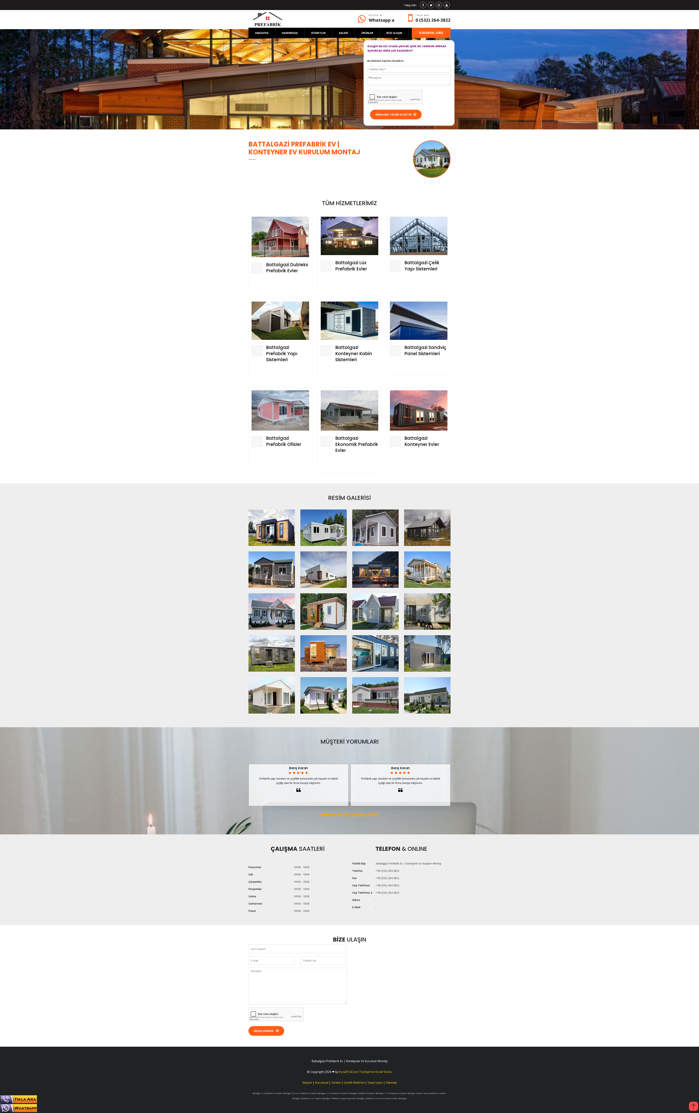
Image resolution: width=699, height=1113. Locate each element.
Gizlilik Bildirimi (354, 1083)
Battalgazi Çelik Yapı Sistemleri (421, 266)
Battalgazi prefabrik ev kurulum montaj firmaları (377, 1098)
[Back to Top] (693, 1106)
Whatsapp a (381, 20)
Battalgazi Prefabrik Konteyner (362, 1093)
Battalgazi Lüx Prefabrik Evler (351, 266)
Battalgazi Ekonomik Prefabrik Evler (356, 444)
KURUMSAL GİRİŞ (431, 33)
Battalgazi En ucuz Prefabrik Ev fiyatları (300, 1093)
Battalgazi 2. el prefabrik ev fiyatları (268, 1093)
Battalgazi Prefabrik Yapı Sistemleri (281, 353)
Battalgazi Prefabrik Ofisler (283, 441)
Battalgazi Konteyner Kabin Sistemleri (353, 353)
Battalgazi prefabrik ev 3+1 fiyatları (307, 1098)
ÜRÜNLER (367, 33)
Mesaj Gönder (264, 1031)
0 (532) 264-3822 (433, 20)
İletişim (307, 1083)
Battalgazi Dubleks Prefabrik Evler (287, 268)
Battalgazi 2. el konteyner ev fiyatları (333, 1093)
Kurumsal (321, 1083)
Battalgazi (403, 1098)
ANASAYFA (261, 33)
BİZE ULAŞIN (394, 33)
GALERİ (343, 33)
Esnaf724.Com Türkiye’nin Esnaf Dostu (365, 1072)
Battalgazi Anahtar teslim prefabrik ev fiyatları (426, 1093)
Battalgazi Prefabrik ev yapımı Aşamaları (339, 1098)
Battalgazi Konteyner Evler (421, 441)
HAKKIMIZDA (290, 33)
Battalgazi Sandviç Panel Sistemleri (425, 350)
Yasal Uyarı (375, 1083)
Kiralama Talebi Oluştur (394, 114)
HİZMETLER (318, 33)
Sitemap (391, 1083)
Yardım (336, 1083)
